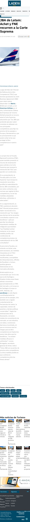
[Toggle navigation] (3, 8)
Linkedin (13, 503)
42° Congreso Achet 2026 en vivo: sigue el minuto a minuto (3, 430)
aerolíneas (3, 293)
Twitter (12, 495)
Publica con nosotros (20, 513)
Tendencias (8, 498)
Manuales (13, 11)
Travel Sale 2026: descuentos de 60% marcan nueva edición (20, 430)
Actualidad (23, 396)
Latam (13, 390)
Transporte (8, 495)
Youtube (13, 505)
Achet (2, 390)
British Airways (5, 393)
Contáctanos (20, 517)
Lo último (7, 11)
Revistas (7, 505)
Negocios (19, 11)
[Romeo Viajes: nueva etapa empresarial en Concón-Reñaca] (19, 448)
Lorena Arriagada (5, 396)
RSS (23, 519)
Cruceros (7, 500)
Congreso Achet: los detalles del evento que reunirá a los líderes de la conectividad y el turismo (12, 463)
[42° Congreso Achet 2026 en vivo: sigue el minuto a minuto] (3, 421)
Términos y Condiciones (6, 519)
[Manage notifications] (27, 519)
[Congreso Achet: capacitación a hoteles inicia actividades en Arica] (27, 421)
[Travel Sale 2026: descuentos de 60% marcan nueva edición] (19, 421)
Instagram (13, 500)
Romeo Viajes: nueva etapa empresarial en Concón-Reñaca (20, 457)
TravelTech (24, 11)
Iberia (13, 103)
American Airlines (6, 108)
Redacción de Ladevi (10, 86)
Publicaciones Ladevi (19, 496)
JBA (8, 390)
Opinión (7, 503)
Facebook (13, 498)
